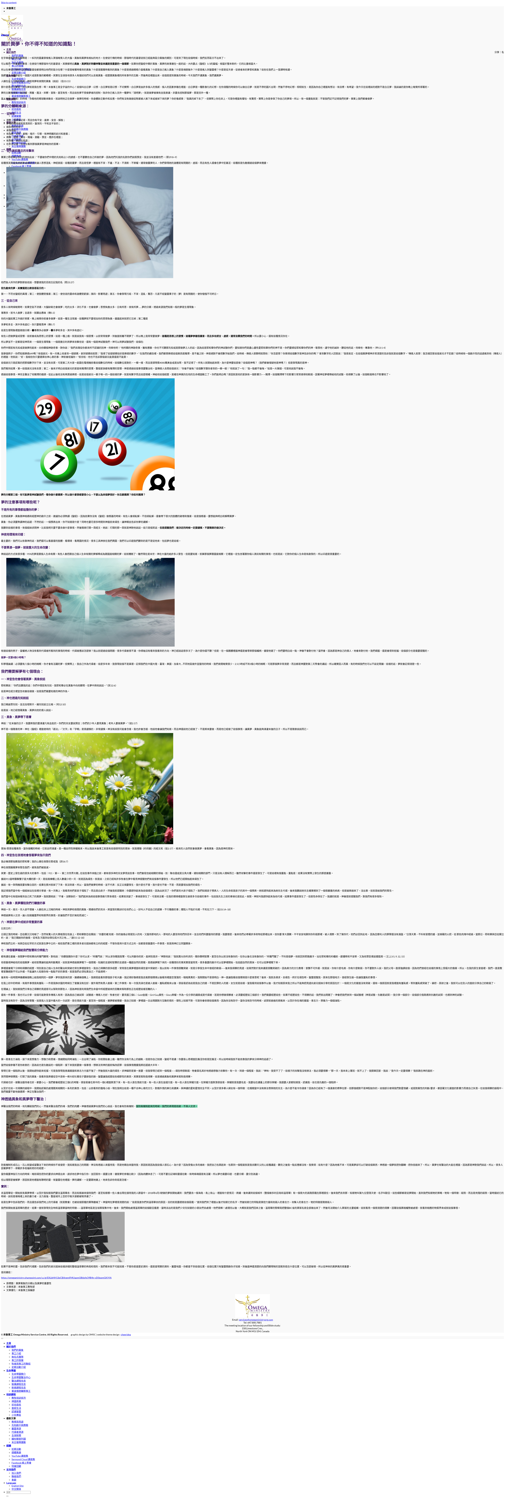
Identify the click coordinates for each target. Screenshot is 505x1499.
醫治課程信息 (19, 1380)
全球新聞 (16, 1435)
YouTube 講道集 (20, 159)
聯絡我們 (16, 1476)
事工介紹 (16, 1353)
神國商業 (16, 1401)
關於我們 (11, 52)
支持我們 (11, 1469)
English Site (18, 1485)
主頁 (8, 49)
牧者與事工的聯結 (21, 1363)
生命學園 (11, 1370)
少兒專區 (16, 1414)
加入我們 (16, 1473)
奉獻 (14, 1479)
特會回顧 (16, 1466)
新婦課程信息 (19, 1387)
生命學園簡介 (19, 79)
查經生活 (16, 112)
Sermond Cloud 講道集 (23, 1459)
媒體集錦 (16, 1452)
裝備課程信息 (19, 89)
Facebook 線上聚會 (21, 166)
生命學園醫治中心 (21, 1377)
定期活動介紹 (19, 72)
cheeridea (126, 1334)
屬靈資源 (16, 1428)
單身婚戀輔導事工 (21, 96)
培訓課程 (11, 1394)
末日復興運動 (19, 146)
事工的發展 (17, 65)
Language (11, 1482)
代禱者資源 (17, 1432)
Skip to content (9, 2)
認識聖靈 (16, 116)
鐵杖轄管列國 (19, 1438)
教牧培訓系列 (19, 102)
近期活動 (16, 1449)
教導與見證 (5, 35)
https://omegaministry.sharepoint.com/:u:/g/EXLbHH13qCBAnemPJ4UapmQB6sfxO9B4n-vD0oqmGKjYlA (56, 1277)
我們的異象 (17, 55)
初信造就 (16, 109)
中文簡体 (16, 1489)
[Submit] (7, 1496)
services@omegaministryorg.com (256, 1319)
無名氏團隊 (17, 1356)
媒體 (8, 1445)
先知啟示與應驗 (20, 129)
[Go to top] (2, 1338)
